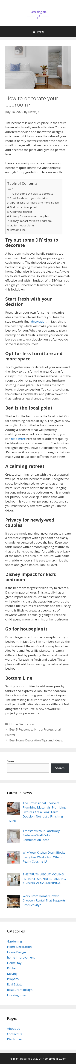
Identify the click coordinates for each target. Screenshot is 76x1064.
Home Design (16, 952)
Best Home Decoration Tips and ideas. (36, 740)
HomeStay (14, 963)
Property (13, 979)
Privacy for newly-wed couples (29, 216)
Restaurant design (20, 990)
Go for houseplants (22, 225)
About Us (13, 1028)
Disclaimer (14, 1039)
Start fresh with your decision (29, 198)
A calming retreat (21, 211)
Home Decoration (21, 724)
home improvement (21, 957)
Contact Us (14, 1034)
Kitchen (12, 968)
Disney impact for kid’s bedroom (31, 221)
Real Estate (14, 984)
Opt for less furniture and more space (34, 202)
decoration (38, 321)
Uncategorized (17, 995)
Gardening (14, 941)
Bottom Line (18, 230)
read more (18, 439)
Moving (12, 974)
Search (11, 761)
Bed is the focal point (23, 207)
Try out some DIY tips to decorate (31, 193)
